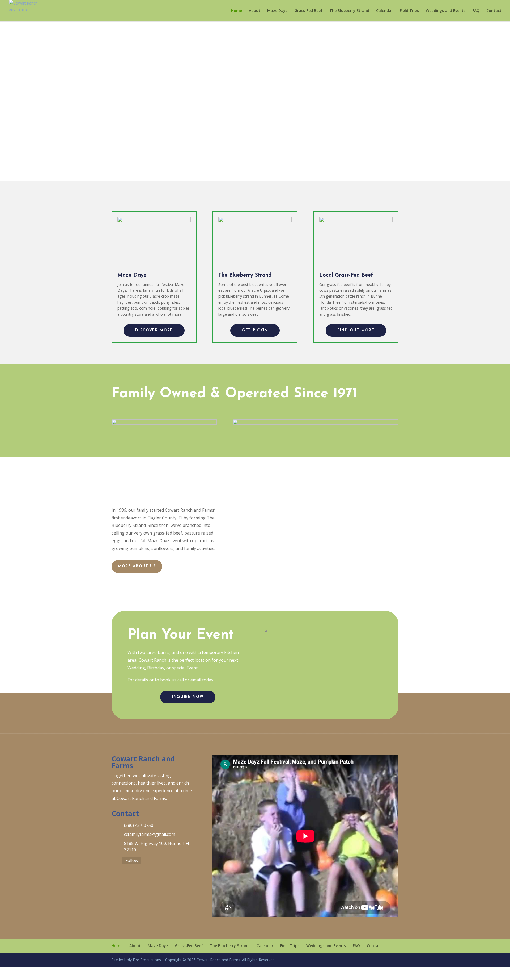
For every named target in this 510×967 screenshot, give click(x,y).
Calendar (384, 11)
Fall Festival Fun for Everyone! (255, 102)
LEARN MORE (255, 133)
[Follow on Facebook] (114, 861)
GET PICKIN (255, 330)
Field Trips (409, 11)
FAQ (475, 11)
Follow (131, 860)
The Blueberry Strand (349, 11)
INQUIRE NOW (187, 697)
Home (236, 11)
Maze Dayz (277, 11)
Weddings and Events (445, 11)
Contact (494, 11)
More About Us (137, 566)
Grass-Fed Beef (308, 11)
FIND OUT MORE (356, 330)
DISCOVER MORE (154, 330)
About (254, 11)
